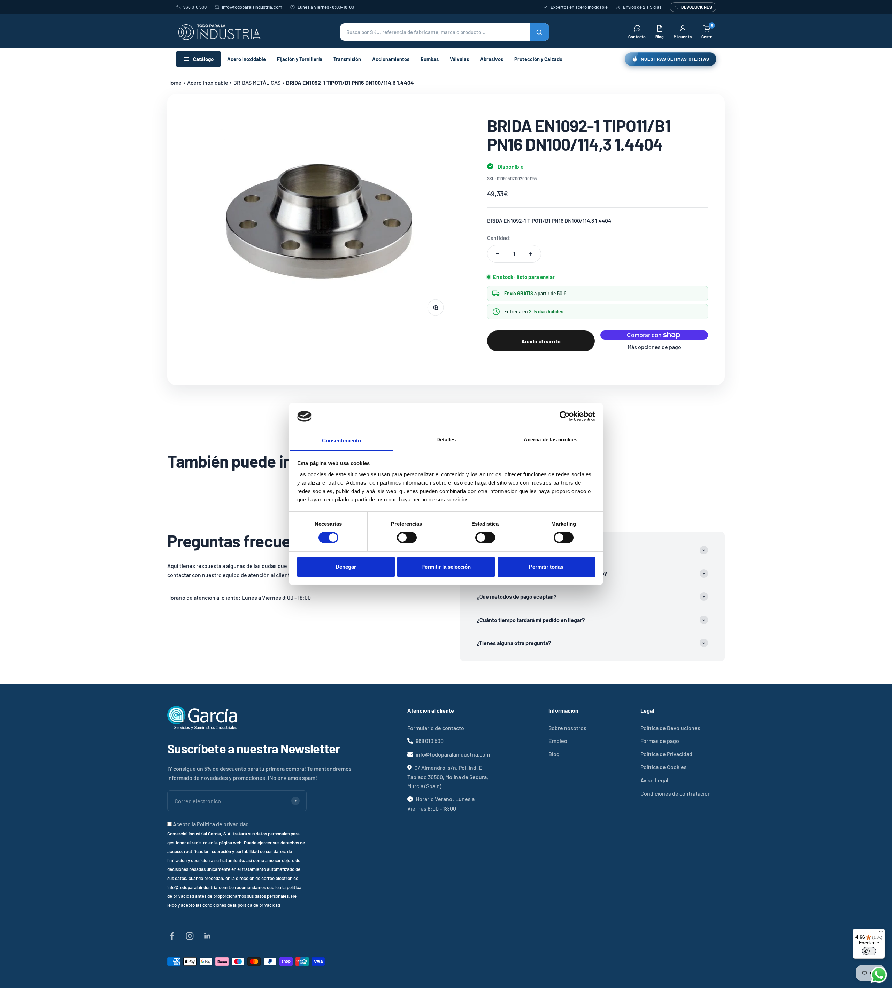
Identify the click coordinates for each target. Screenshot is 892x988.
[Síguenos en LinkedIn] (207, 936)
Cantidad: (499, 237)
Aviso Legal (654, 780)
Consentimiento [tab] (341, 440)
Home (174, 82)
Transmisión (347, 59)
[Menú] (881, 933)
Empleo (557, 740)
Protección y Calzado (538, 59)
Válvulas (459, 59)
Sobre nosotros (567, 727)
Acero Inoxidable (246, 59)
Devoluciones (696, 7)
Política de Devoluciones (670, 727)
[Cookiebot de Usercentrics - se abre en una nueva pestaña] (564, 416)
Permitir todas (546, 567)
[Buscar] (539, 32)
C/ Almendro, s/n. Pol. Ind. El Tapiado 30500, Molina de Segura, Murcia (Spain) (447, 776)
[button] (444, 32)
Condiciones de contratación (675, 793)
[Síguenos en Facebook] (172, 936)
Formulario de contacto (435, 727)
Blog (554, 754)
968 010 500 (195, 7)
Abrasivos (491, 59)
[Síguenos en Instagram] (189, 936)
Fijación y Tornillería (299, 59)
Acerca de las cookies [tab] (550, 439)
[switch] (407, 537)
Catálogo (203, 59)
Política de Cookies (663, 766)
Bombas (430, 59)
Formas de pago (659, 740)
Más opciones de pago (654, 346)
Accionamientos (390, 59)
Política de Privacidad (666, 754)
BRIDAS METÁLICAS (256, 82)
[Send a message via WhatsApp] (879, 975)
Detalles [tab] (446, 439)
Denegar (346, 567)
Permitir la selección (446, 567)
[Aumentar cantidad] (531, 253)
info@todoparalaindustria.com (252, 7)
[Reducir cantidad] (497, 253)
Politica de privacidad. (223, 824)
